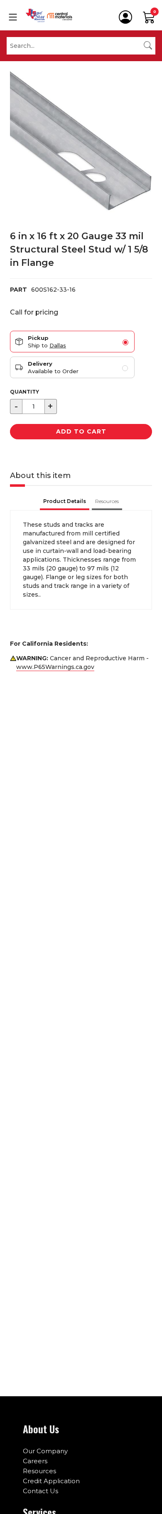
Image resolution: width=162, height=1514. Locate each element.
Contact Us (40, 1491)
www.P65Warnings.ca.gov (55, 667)
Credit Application (51, 1481)
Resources (39, 1471)
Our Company (45, 1451)
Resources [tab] (107, 501)
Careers (35, 1461)
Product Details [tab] (64, 501)
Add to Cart (81, 431)
